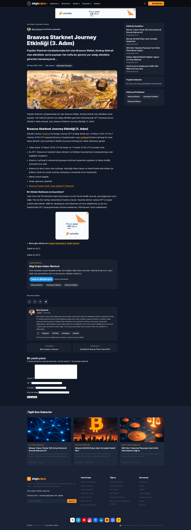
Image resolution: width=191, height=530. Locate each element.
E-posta (31, 388)
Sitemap (142, 505)
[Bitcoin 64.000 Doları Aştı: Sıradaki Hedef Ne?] (95, 429)
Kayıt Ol (72, 501)
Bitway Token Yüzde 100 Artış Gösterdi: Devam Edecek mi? (143, 31)
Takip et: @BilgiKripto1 (41, 279)
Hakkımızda (143, 482)
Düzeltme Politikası (53, 285)
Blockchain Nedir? (116, 486)
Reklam (142, 501)
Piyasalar (86, 4)
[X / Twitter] (72, 520)
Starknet (46, 134)
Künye (141, 486)
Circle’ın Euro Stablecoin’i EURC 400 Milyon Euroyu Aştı (142, 67)
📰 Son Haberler (156, 3)
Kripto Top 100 (86, 497)
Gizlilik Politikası (145, 493)
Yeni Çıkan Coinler (87, 493)
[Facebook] (95, 520)
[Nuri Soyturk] (29, 29)
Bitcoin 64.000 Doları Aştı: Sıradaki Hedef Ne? (141, 40)
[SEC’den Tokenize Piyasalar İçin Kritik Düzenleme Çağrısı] (142, 429)
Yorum (30, 378)
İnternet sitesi (32, 392)
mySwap (84, 137)
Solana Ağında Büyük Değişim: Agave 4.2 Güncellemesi (142, 58)
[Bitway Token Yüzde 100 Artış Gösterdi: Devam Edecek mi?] (49, 429)
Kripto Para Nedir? (116, 482)
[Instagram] (89, 520)
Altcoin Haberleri (87, 490)
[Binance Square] (118, 520)
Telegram (45, 333)
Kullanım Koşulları (145, 497)
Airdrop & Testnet (42, 24)
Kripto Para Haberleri (88, 482)
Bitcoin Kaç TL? (86, 501)
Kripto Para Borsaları (117, 497)
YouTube (55, 333)
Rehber (97, 4)
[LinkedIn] (101, 520)
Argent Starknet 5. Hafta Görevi (64, 243)
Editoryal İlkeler (37, 285)
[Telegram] (78, 520)
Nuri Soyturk (37, 29)
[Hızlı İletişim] (107, 520)
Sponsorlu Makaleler (88, 505)
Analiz (75, 4)
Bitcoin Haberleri (87, 486)
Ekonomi (65, 4)
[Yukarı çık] (185, 526)
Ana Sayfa (30, 24)
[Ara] (145, 4)
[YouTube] (84, 520)
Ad (29, 383)
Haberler (54, 4)
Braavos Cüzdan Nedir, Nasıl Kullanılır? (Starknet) (51, 186)
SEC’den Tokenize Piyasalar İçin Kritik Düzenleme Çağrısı (143, 49)
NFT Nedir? (114, 493)
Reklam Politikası (71, 285)
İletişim (141, 490)
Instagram (65, 333)
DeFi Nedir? (114, 490)
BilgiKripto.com (38, 525)
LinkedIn (76, 333)
